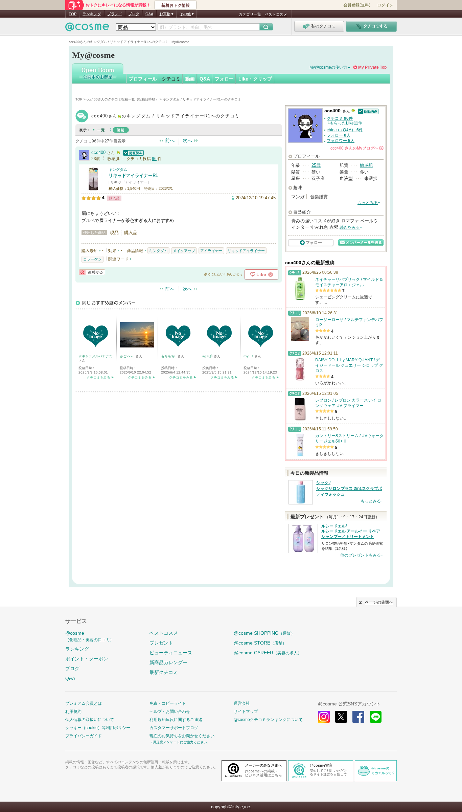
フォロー (224, 79)
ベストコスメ (276, 14)
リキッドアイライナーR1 (133, 175)
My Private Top (372, 67)
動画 (190, 79)
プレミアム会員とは (83, 703)
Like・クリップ (255, 79)
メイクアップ (184, 251)
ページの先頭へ (379, 602)
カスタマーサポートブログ (173, 727)
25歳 (316, 165)
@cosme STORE (260, 643)
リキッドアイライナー (128, 182)
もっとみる (367, 202)
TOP (72, 14)
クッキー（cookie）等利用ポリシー (97, 727)
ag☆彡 (208, 356)
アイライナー (211, 251)
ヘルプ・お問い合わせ (169, 711)
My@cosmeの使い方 (328, 67)
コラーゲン (92, 259)
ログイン (385, 5)
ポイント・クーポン (86, 658)
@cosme (89, 636)
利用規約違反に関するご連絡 (175, 719)
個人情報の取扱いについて (89, 719)
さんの (356, 148)
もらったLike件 (346, 123)
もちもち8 (169, 356)
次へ (187, 140)
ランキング (92, 14)
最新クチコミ (163, 672)
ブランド (114, 14)
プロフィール (143, 79)
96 (154, 158)
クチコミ (171, 79)
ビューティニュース (170, 652)
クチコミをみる (98, 377)
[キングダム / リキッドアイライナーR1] (93, 187)
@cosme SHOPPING (264, 633)
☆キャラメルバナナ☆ (95, 356)
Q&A (149, 14)
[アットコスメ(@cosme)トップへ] (87, 28)
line (376, 717)
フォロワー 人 (340, 140)
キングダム (118, 169)
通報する (92, 272)
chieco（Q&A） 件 (345, 130)
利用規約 (73, 711)
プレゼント (161, 643)
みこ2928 (128, 356)
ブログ (133, 14)
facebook (358, 717)
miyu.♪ (249, 356)
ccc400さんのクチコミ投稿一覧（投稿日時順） (123, 99)
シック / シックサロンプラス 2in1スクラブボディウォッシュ (349, 488)
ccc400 (98, 152)
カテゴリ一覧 (250, 14)
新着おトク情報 (175, 5)
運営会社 (242, 703)
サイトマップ (246, 711)
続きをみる (350, 227)
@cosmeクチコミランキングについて (268, 719)
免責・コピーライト (167, 703)
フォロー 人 (338, 135)
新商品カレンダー (168, 662)
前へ (170, 140)
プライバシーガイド (83, 736)
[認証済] (132, 152)
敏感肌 (366, 165)
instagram (324, 717)
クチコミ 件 (340, 118)
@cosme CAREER (268, 652)
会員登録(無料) (356, 5)
